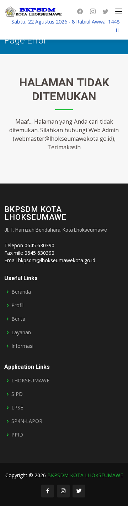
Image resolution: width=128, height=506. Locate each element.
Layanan (21, 332)
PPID (17, 434)
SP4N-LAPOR (26, 421)
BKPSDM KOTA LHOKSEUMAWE (85, 475)
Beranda (21, 291)
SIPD (17, 394)
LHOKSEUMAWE (30, 380)
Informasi (22, 346)
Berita (18, 318)
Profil (17, 305)
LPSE (17, 407)
